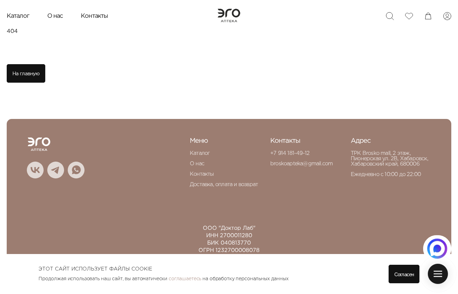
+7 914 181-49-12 (289, 153)
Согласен (404, 274)
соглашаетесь (185, 279)
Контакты (94, 16)
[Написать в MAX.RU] (437, 248)
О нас (55, 16)
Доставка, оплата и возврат (224, 184)
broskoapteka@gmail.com (301, 163)
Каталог (18, 16)
